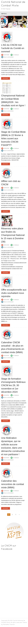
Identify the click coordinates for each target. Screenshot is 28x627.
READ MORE (5, 78)
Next (24, 22)
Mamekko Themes (9, 624)
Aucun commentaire (9, 57)
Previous (3, 22)
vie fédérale (16, 54)
